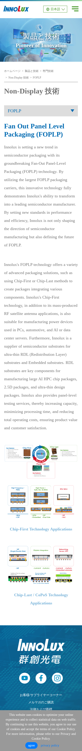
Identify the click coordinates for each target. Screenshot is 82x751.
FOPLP (37, 77)
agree (31, 745)
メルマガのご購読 (41, 702)
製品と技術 (31, 71)
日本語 (55, 9)
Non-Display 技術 (18, 77)
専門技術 (48, 71)
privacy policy (50, 745)
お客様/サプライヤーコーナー (41, 695)
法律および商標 (41, 709)
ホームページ (12, 71)
